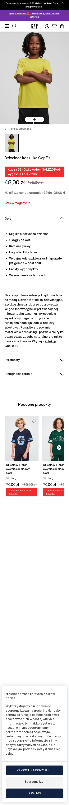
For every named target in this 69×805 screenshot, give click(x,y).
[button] (34, 119)
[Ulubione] (54, 26)
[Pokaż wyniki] (14, 26)
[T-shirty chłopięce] (5, 128)
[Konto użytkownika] (46, 26)
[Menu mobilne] (7, 26)
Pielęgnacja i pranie (18, 374)
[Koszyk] (62, 26)
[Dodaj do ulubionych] (34, 421)
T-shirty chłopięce (19, 128)
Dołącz (57, 3)
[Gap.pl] (34, 26)
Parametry (12, 360)
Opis (8, 218)
